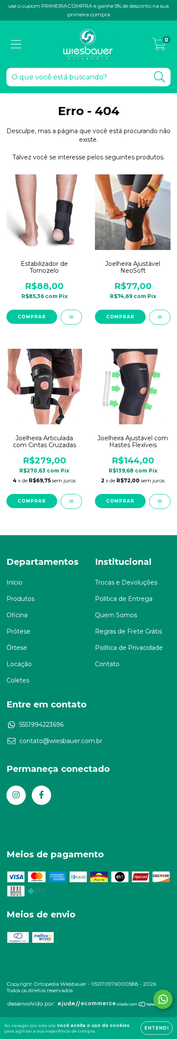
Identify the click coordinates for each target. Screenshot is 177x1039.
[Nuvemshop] (143, 1005)
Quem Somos (116, 615)
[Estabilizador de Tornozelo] (71, 317)
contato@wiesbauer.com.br (60, 741)
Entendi (156, 1028)
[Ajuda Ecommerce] (61, 1005)
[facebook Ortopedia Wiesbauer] (41, 795)
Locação (19, 664)
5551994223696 (41, 724)
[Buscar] (160, 77)
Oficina (16, 615)
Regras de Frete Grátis (128, 631)
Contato (107, 664)
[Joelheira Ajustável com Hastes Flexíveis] (160, 501)
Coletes (17, 680)
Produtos (20, 599)
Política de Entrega (124, 599)
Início (14, 582)
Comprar (32, 317)
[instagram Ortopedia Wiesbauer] (16, 795)
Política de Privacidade (129, 648)
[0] (159, 46)
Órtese (16, 648)
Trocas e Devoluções (126, 582)
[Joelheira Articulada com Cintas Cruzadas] (71, 501)
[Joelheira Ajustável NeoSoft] (160, 317)
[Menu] (16, 44)
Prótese (18, 631)
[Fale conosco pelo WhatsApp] (163, 999)
